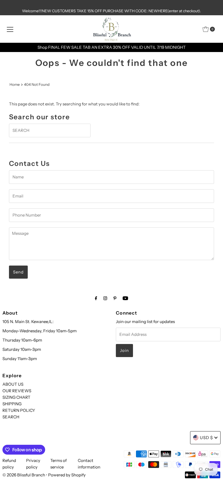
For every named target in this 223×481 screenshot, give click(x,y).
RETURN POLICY (18, 410)
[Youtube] (125, 298)
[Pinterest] (114, 298)
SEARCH (10, 416)
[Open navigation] (10, 29)
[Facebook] (96, 298)
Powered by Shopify (67, 474)
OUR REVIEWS (16, 390)
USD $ (206, 437)
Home (15, 84)
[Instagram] (105, 298)
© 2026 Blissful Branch (24, 474)
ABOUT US (12, 384)
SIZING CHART (16, 397)
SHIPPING (11, 403)
